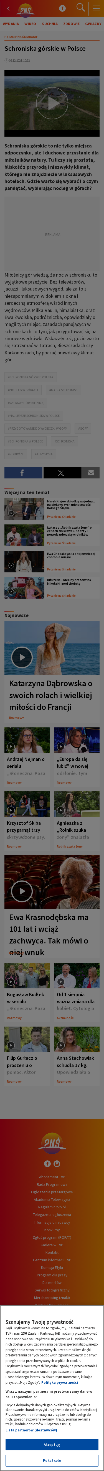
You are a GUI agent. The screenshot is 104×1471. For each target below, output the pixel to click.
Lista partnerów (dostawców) (31, 1430)
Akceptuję (52, 1444)
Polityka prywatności (59, 1382)
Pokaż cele (52, 1460)
